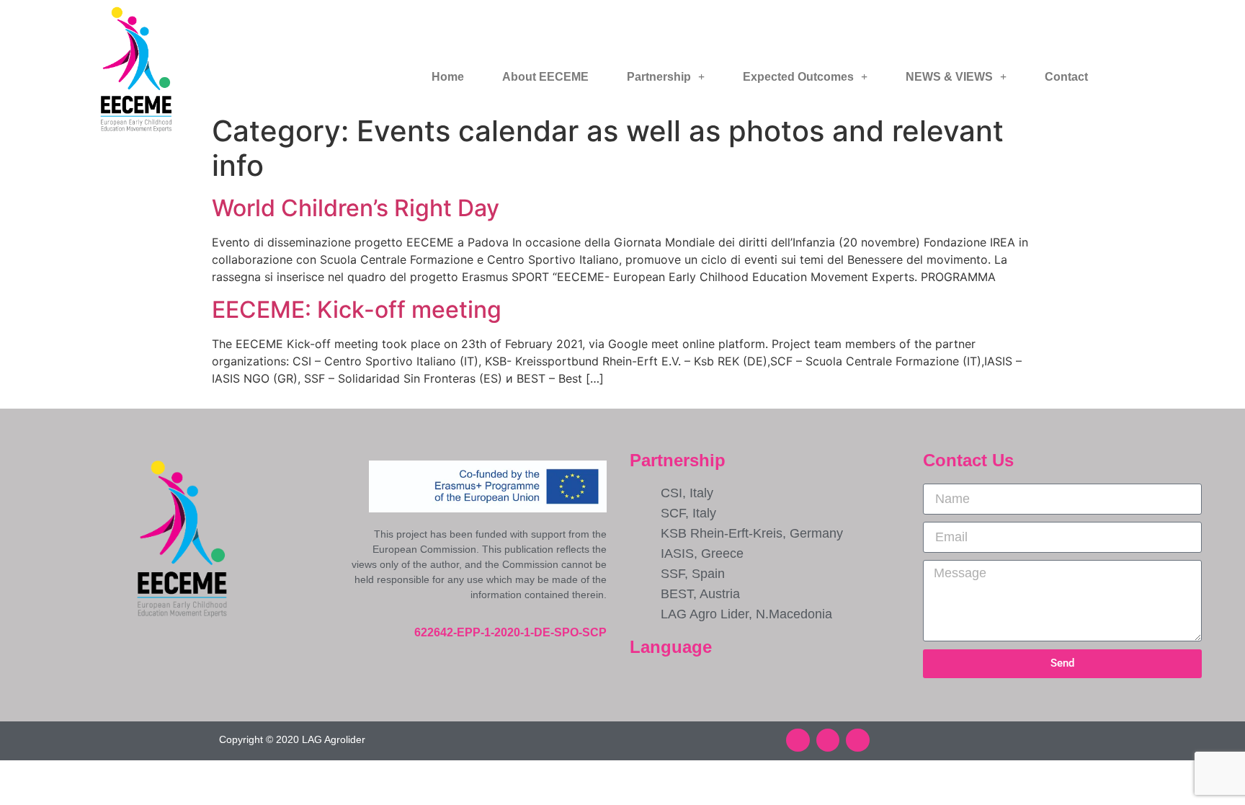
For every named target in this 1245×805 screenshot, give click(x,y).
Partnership (659, 77)
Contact (1066, 77)
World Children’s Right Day (355, 208)
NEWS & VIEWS (949, 77)
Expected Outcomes (798, 77)
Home (448, 77)
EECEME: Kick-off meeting (356, 309)
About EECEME (545, 77)
